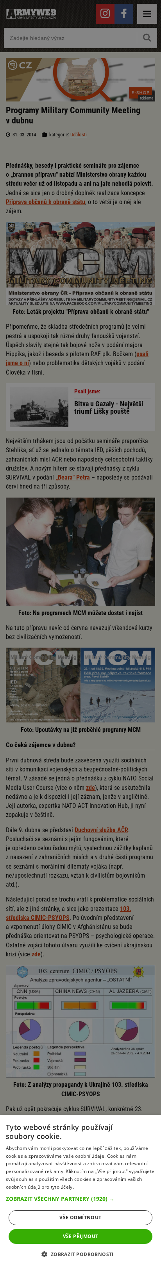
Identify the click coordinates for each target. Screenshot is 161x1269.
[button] (80, 1199)
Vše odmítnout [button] (80, 1217)
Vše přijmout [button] (80, 1236)
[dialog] (80, 1192)
